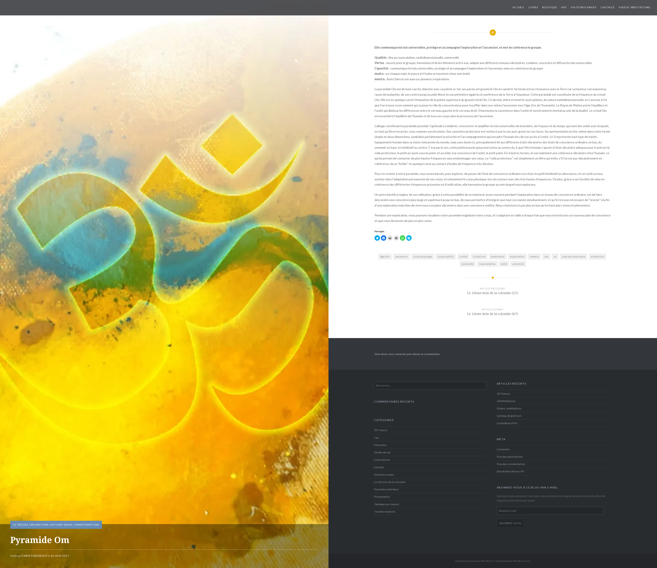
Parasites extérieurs (386, 489)
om (546, 256)
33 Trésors (20, 524)
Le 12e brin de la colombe (389, 481)
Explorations (39, 524)
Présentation (382, 496)
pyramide (467, 263)
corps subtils (445, 256)
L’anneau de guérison (509, 415)
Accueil (519, 7)
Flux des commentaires (511, 464)
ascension (401, 256)
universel (518, 263)
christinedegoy (35, 555)
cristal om (479, 256)
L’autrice (608, 7)
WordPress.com (521, 560)
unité (504, 263)
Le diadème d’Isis (507, 423)
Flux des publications (510, 456)
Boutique (549, 7)
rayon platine (487, 263)
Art (564, 7)
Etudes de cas (382, 452)
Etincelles (380, 445)
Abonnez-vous (510, 523)
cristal (463, 256)
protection (597, 256)
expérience (497, 256)
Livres (533, 7)
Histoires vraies (583, 7)
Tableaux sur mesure (386, 504)
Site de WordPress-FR (510, 471)
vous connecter (397, 354)
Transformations (86, 524)
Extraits (379, 467)
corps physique (422, 256)
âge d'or (385, 256)
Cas (376, 437)
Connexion (503, 449)
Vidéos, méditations (634, 7)
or (555, 256)
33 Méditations (506, 401)
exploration (517, 256)
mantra (534, 256)
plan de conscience (573, 256)
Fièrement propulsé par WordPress (474, 560)
